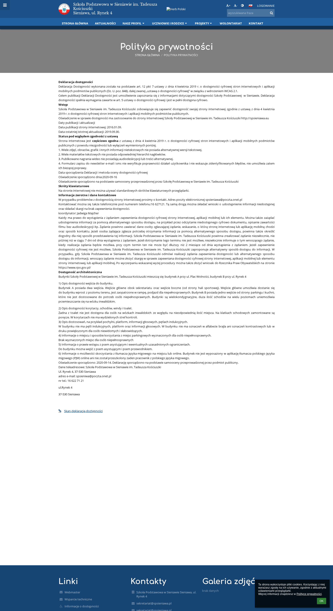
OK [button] (321, 601)
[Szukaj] (271, 13)
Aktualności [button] (105, 23)
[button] (242, 5)
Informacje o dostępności (82, 606)
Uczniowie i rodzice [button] (168, 23)
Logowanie (266, 6)
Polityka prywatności (181, 55)
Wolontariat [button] (231, 23)
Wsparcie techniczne (78, 599)
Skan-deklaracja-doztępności (83, 411)
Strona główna (147, 55)
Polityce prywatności (309, 594)
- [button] (236, 5)
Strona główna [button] (75, 23)
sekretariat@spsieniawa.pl (153, 603)
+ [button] (229, 5)
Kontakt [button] (256, 23)
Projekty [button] (202, 23)
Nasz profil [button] (132, 23)
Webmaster (72, 592)
